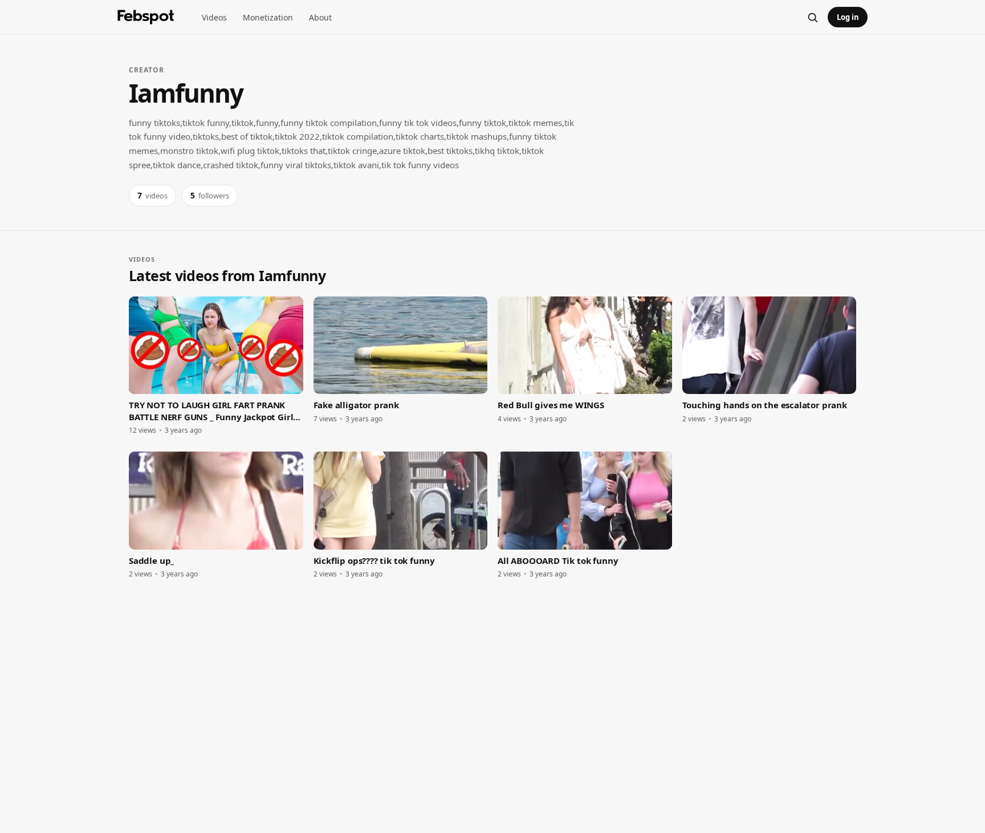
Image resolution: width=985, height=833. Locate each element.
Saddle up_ (151, 560)
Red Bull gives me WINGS (551, 405)
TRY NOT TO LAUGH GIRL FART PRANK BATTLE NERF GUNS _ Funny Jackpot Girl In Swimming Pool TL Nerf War (211, 410)
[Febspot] (145, 17)
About (320, 17)
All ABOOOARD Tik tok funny (558, 560)
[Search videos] (812, 17)
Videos (214, 17)
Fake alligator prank (356, 405)
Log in (848, 17)
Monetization (268, 17)
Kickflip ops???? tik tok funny (374, 560)
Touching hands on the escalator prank (764, 405)
